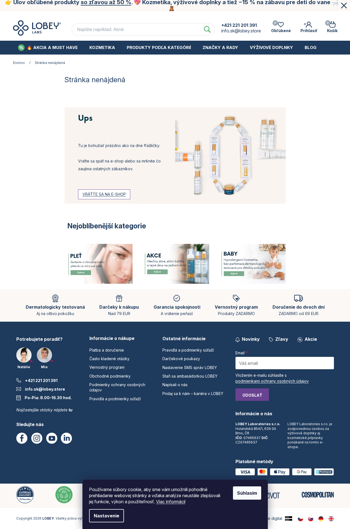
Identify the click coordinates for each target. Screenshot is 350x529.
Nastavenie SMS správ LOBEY (189, 367)
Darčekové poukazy (181, 358)
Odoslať (252, 395)
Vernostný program (184, 16)
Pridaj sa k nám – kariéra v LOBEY (192, 393)
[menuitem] (48, 48)
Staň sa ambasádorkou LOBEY (189, 376)
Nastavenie (106, 515)
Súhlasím (247, 493)
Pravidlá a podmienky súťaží (115, 398)
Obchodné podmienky (240, 16)
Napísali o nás (175, 384)
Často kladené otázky (130, 16)
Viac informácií (170, 501)
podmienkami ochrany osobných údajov (272, 381)
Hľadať (207, 29)
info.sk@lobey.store (45, 389)
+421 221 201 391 (41, 380)
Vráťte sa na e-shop (104, 194)
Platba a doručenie (77, 16)
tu (70, 409)
